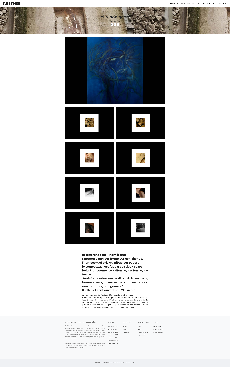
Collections (185, 3)
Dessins (125, 326)
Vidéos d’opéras (158, 329)
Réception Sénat (143, 332)
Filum (139, 329)
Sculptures (196, 3)
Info (224, 3)
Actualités (217, 3)
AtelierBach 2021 (113, 326)
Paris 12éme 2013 (113, 341)
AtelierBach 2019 (113, 329)
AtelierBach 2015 (113, 335)
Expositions (174, 3)
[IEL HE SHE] (115, 70)
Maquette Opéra (158, 332)
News (139, 326)
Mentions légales (130, 363)
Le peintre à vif (142, 335)
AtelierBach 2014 (113, 338)
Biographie (207, 3)
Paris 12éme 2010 (113, 344)
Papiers (125, 329)
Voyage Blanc (157, 326)
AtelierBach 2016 (113, 332)
